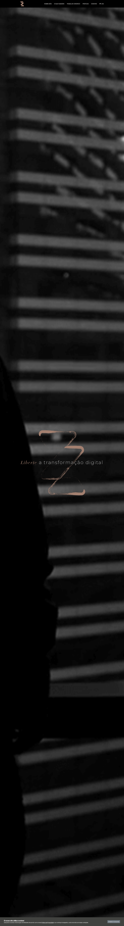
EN (103, 4)
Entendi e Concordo (113, 921)
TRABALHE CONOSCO (73, 4)
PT (100, 4)
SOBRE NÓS (48, 4)
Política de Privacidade (48, 922)
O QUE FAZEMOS (59, 4)
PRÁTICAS (86, 4)
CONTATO (94, 4)
